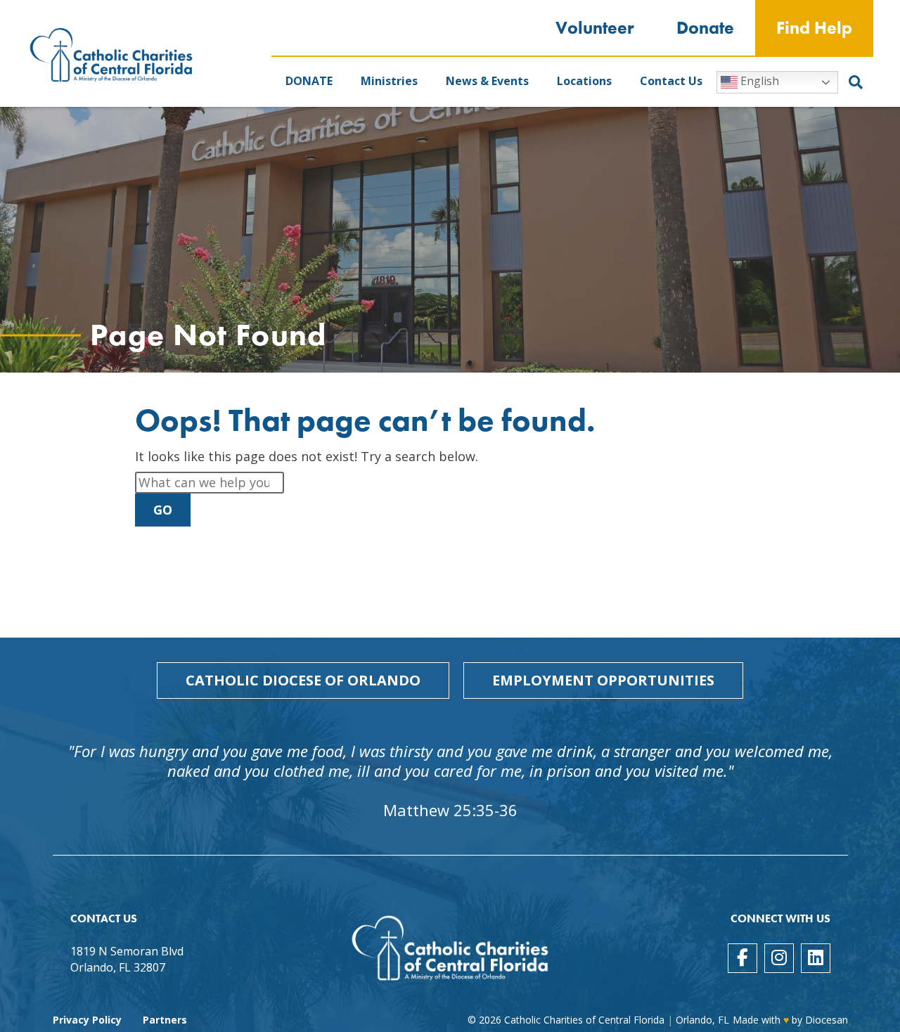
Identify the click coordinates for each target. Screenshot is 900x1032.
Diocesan (826, 1019)
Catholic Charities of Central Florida (584, 1019)
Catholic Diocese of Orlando (303, 680)
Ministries (389, 81)
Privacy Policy (87, 1019)
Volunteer (594, 27)
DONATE (309, 81)
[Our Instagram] (779, 958)
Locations (584, 81)
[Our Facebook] (742, 958)
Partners (165, 1019)
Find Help (814, 27)
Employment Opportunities (603, 680)
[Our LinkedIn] (815, 958)
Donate (705, 27)
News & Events (487, 81)
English (758, 81)
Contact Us (671, 81)
